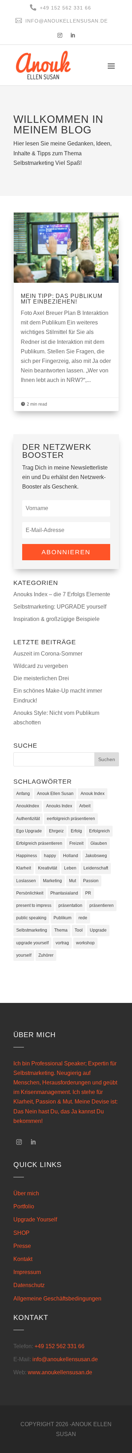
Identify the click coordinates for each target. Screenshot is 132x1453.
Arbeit (84, 805)
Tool (79, 930)
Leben (70, 868)
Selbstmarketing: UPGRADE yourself (59, 607)
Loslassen (26, 880)
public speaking (31, 917)
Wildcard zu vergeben (40, 666)
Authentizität (28, 818)
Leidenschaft (95, 868)
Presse (22, 1246)
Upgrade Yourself (35, 1219)
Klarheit (23, 868)
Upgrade (98, 930)
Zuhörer (46, 955)
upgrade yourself (32, 942)
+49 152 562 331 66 (59, 1346)
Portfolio (23, 1206)
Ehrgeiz (56, 831)
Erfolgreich (99, 831)
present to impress (33, 905)
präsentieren (101, 905)
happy (50, 855)
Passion (91, 880)
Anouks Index (59, 805)
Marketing (52, 880)
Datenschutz (29, 1285)
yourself (23, 955)
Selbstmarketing (31, 930)
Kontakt (22, 1259)
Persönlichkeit (29, 893)
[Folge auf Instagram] (60, 35)
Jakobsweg (96, 855)
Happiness (26, 855)
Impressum (27, 1272)
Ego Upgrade (29, 831)
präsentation (70, 905)
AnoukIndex (27, 805)
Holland (70, 855)
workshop (85, 942)
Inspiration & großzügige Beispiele (56, 619)
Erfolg (76, 831)
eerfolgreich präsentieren (71, 818)
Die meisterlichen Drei (41, 678)
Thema (61, 930)
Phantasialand (64, 893)
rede (82, 917)
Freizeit (76, 843)
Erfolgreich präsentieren (39, 843)
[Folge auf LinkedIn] (72, 35)
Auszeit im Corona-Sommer (47, 654)
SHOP (21, 1233)
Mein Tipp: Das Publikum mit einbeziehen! (66, 312)
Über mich (26, 1193)
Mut (72, 880)
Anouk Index (93, 793)
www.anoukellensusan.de (60, 1372)
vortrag (62, 942)
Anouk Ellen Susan (55, 793)
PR (88, 893)
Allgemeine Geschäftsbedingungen (57, 1299)
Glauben (98, 843)
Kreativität (47, 868)
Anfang (23, 793)
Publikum (62, 917)
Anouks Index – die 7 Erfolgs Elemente (61, 594)
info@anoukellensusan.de (65, 1359)
